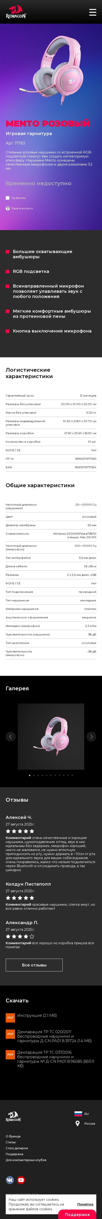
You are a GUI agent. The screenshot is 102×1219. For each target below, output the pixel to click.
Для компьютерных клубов (26, 1160)
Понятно (85, 1204)
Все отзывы (34, 965)
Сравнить (18, 198)
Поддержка (14, 1154)
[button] (30, 775)
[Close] (96, 7)
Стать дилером (17, 1148)
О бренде (13, 1136)
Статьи (11, 1142)
